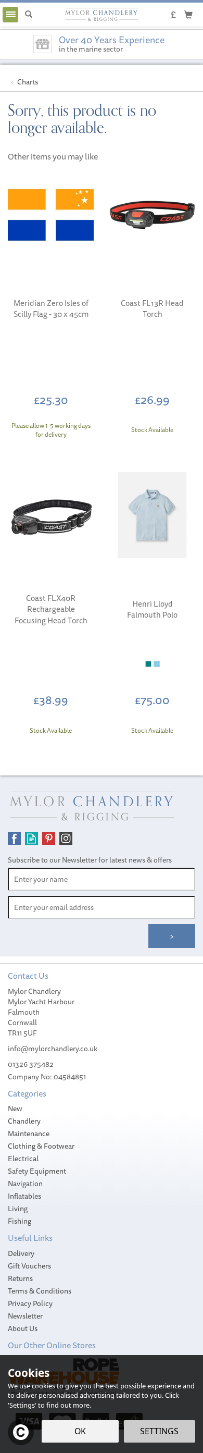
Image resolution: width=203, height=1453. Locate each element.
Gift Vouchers (29, 1266)
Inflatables (24, 1196)
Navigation (25, 1183)
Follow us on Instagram (65, 838)
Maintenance (28, 1133)
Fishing (19, 1221)
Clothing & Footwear (41, 1146)
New (15, 1108)
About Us (22, 1328)
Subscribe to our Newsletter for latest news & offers (90, 860)
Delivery (21, 1253)
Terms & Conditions (39, 1291)
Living (18, 1208)
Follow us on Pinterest (48, 838)
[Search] (28, 14)
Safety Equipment (37, 1171)
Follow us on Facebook (14, 838)
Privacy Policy (30, 1303)
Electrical (23, 1158)
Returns (20, 1278)
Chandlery (24, 1121)
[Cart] (188, 14)
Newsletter (25, 1316)
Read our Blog (31, 838)
